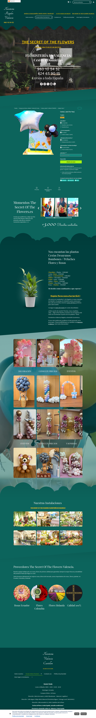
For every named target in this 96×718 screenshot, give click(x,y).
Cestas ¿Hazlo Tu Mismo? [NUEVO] (48, 108)
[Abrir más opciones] (92, 17)
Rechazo (83, 713)
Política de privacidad (18, 716)
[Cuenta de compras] (93, 2)
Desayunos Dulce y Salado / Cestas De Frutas (29, 108)
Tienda (15, 108)
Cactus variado (67, 134)
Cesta (59, 189)
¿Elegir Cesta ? (61, 108)
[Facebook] (41, 84)
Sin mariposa (65, 140)
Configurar (37, 716)
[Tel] (54, 84)
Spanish (12, 1)
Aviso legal (29, 716)
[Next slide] (80, 208)
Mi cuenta (37, 189)
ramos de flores (71, 303)
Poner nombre (67, 149)
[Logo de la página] (9, 24)
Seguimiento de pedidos (48, 190)
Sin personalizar (65, 147)
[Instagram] (44, 84)
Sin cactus (64, 132)
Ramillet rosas (67, 125)
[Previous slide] (38, 208)
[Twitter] (48, 84)
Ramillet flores (65, 127)
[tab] (47, 217)
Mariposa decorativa (68, 142)
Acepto (77, 713)
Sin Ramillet (64, 123)
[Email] (51, 84)
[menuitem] (78, 108)
